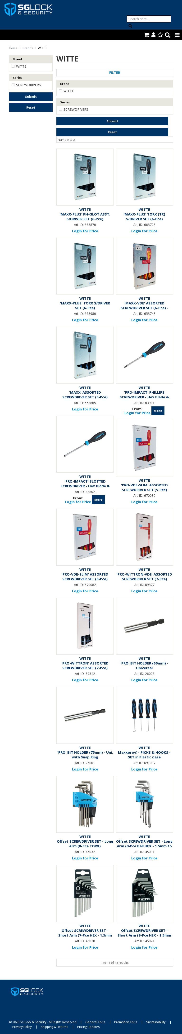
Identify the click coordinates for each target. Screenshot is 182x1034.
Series (17, 77)
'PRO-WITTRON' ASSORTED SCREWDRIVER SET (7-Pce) (85, 665)
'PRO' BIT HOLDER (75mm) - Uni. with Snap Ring (85, 754)
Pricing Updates (88, 1027)
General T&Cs (95, 1022)
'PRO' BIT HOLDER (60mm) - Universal (144, 665)
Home (13, 48)
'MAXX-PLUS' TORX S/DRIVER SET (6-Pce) (85, 305)
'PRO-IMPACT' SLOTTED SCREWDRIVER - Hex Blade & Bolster (85, 486)
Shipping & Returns (54, 1027)
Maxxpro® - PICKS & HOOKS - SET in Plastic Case (144, 754)
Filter (114, 72)
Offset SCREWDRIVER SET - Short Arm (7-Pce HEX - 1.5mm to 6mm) (85, 935)
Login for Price (85, 231)
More (158, 411)
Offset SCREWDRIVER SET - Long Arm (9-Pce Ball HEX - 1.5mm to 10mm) (144, 846)
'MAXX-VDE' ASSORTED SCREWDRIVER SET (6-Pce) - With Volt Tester (144, 308)
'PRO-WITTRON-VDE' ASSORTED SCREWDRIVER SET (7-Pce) (144, 576)
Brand (17, 59)
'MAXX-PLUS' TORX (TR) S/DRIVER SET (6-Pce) (144, 216)
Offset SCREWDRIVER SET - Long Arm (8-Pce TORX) (85, 843)
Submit (31, 96)
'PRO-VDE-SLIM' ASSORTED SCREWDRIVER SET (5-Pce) (144, 487)
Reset (30, 107)
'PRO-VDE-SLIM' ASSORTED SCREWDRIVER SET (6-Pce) (85, 576)
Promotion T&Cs (125, 1022)
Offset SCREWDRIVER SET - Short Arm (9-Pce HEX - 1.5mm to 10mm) (144, 935)
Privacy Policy (22, 1027)
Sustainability (156, 1022)
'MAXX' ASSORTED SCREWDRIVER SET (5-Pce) (85, 394)
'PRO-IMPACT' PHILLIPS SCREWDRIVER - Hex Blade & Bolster (144, 397)
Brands (28, 48)
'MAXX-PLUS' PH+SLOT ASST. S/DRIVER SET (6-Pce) (85, 216)
